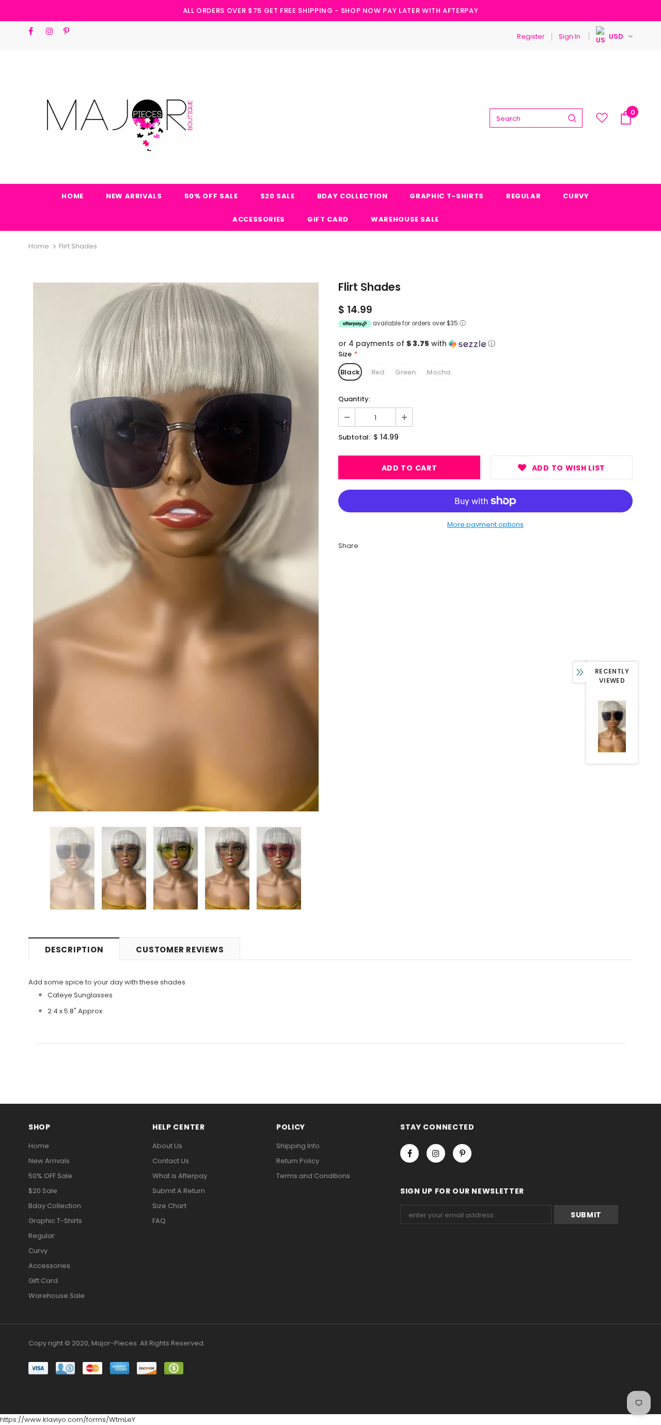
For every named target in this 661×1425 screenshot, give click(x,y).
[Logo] (118, 117)
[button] (485, 343)
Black (350, 372)
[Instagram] (52, 31)
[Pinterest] (70, 31)
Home (38, 246)
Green (405, 372)
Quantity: (354, 399)
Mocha (438, 372)
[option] (175, 547)
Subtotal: (354, 437)
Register (531, 36)
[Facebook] (34, 31)
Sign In (569, 36)
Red (377, 372)
